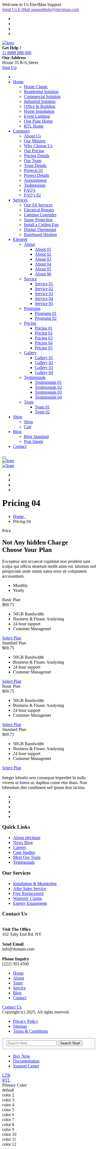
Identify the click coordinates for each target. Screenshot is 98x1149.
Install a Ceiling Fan (41, 224)
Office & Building (39, 106)
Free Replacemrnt (28, 893)
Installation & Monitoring (35, 883)
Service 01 (44, 283)
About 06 (43, 274)
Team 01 (42, 407)
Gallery (30, 352)
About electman (26, 837)
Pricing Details (36, 155)
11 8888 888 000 (16, 52)
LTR (6, 1075)
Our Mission (34, 141)
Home (18, 81)
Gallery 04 (44, 372)
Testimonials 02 (48, 387)
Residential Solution (41, 91)
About (29, 244)
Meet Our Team (26, 857)
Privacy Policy (25, 1021)
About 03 (43, 259)
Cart (27, 426)
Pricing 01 (44, 328)
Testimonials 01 (48, 382)
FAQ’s (29, 190)
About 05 (43, 269)
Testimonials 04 (48, 397)
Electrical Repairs (39, 210)
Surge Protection (38, 219)
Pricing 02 (44, 333)
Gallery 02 (44, 362)
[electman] (8, 43)
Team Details (35, 165)
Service (30, 279)
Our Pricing (34, 150)
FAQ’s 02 (32, 195)
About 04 (43, 264)
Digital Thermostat (40, 229)
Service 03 (44, 293)
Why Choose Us (38, 145)
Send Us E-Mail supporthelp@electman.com (40, 9)
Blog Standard (36, 436)
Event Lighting (37, 116)
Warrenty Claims (27, 898)
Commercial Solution (42, 96)
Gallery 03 (44, 367)
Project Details (36, 175)
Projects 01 (33, 170)
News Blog (23, 842)
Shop (17, 416)
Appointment (35, 180)
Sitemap (20, 1026)
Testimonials (34, 185)
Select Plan (11, 638)
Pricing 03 (44, 338)
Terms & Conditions (30, 1031)
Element (20, 239)
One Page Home (38, 121)
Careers (19, 847)
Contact (19, 446)
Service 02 (44, 288)
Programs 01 (46, 313)
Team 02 (42, 412)
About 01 (43, 249)
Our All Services (38, 205)
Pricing (30, 323)
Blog (17, 431)
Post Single (33, 441)
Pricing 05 (44, 347)
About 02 (43, 254)
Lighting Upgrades (40, 214)
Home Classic (36, 86)
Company (21, 131)
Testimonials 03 (48, 392)
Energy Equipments (30, 903)
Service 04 (44, 298)
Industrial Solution (40, 101)
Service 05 (44, 303)
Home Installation (39, 111)
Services (20, 200)
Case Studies (24, 852)
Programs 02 (46, 318)
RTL (6, 1080)
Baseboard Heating (40, 234)
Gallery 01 (44, 357)
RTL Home (34, 126)
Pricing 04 (44, 343)
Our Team (32, 160)
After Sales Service (29, 888)
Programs (32, 308)
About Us (32, 136)
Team (28, 402)
